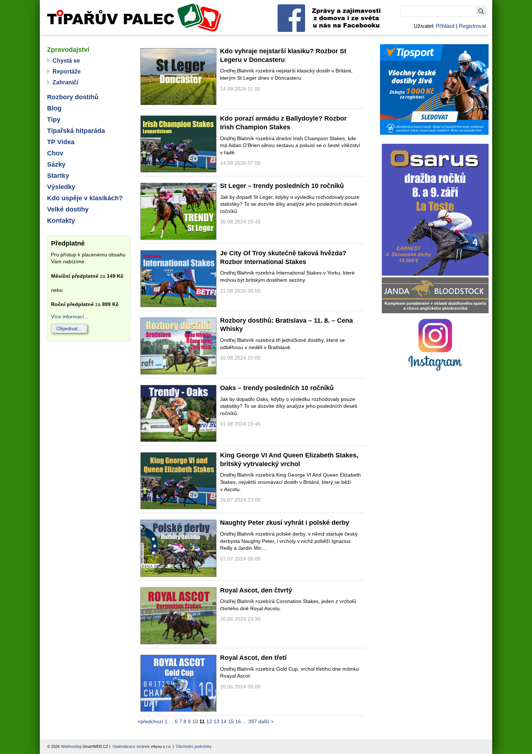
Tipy (53, 119)
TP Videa (61, 142)
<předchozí (150, 721)
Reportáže (66, 71)
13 (216, 721)
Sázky (56, 164)
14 (224, 721)
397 (252, 721)
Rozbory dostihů (72, 97)
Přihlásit (445, 26)
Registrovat (472, 26)
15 (231, 721)
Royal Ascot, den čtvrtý (256, 590)
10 (195, 721)
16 (238, 721)
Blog (54, 108)
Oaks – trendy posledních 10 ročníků (277, 387)
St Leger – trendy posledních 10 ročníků (282, 185)
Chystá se (66, 61)
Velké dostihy (68, 209)
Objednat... (69, 328)
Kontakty (61, 220)
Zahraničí (65, 82)
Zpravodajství (68, 49)
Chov (55, 153)
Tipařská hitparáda (76, 130)
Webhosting (71, 746)
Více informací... (69, 316)
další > (266, 721)
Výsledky (61, 186)
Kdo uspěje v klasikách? (85, 198)
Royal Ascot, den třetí (253, 657)
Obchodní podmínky (194, 746)
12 (209, 721)
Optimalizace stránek (131, 746)
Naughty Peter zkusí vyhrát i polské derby (284, 522)
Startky (58, 175)
